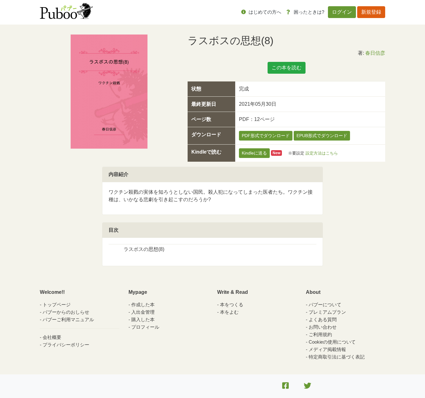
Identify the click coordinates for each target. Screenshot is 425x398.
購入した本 (143, 319)
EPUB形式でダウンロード (322, 135)
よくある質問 (323, 319)
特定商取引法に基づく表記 (337, 356)
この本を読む (286, 67)
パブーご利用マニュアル (68, 319)
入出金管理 (143, 312)
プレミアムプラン (327, 312)
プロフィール (145, 327)
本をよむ (229, 312)
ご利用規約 (320, 334)
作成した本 (143, 304)
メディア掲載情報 (327, 349)
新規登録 (371, 12)
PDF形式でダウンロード (266, 135)
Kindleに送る (254, 152)
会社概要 (52, 337)
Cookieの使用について (332, 342)
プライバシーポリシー (66, 344)
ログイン (342, 12)
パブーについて (325, 304)
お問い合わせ (323, 327)
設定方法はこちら (322, 152)
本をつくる (231, 304)
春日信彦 (375, 53)
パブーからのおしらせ (66, 312)
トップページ (57, 304)
